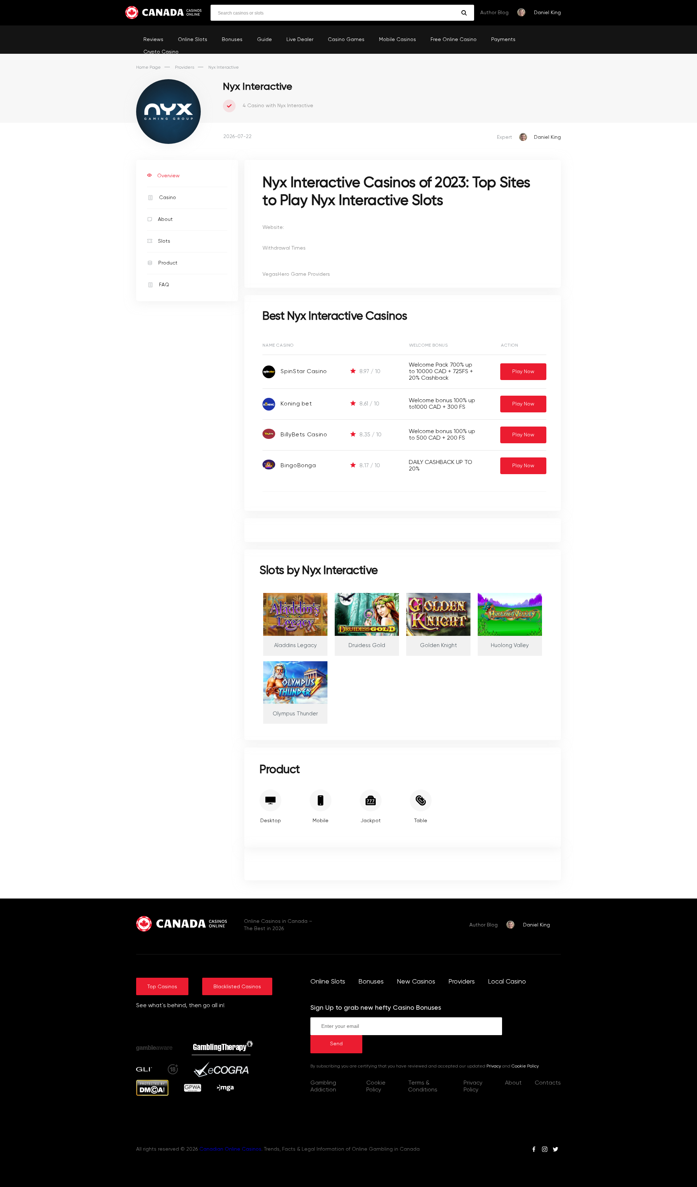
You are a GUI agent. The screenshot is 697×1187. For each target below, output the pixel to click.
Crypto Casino (161, 51)
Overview (168, 175)
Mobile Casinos (397, 39)
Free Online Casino (454, 39)
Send (336, 1043)
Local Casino (507, 981)
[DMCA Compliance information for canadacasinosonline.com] (152, 1094)
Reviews (153, 39)
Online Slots (192, 39)
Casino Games (346, 39)
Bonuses (232, 39)
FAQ (164, 284)
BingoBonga (298, 466)
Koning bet (296, 404)
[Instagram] (544, 1150)
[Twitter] (555, 1150)
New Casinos (416, 981)
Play (523, 371)
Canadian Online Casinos (230, 1149)
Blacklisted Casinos (237, 986)
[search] (464, 13)
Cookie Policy (525, 1066)
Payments (503, 39)
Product (168, 263)
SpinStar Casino (304, 372)
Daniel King (547, 12)
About (165, 219)
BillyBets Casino (304, 435)
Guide (264, 39)
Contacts (548, 1083)
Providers (184, 67)
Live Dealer (299, 39)
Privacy (493, 1066)
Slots (164, 241)
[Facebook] (534, 1150)
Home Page (148, 67)
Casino (167, 197)
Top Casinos (162, 986)
